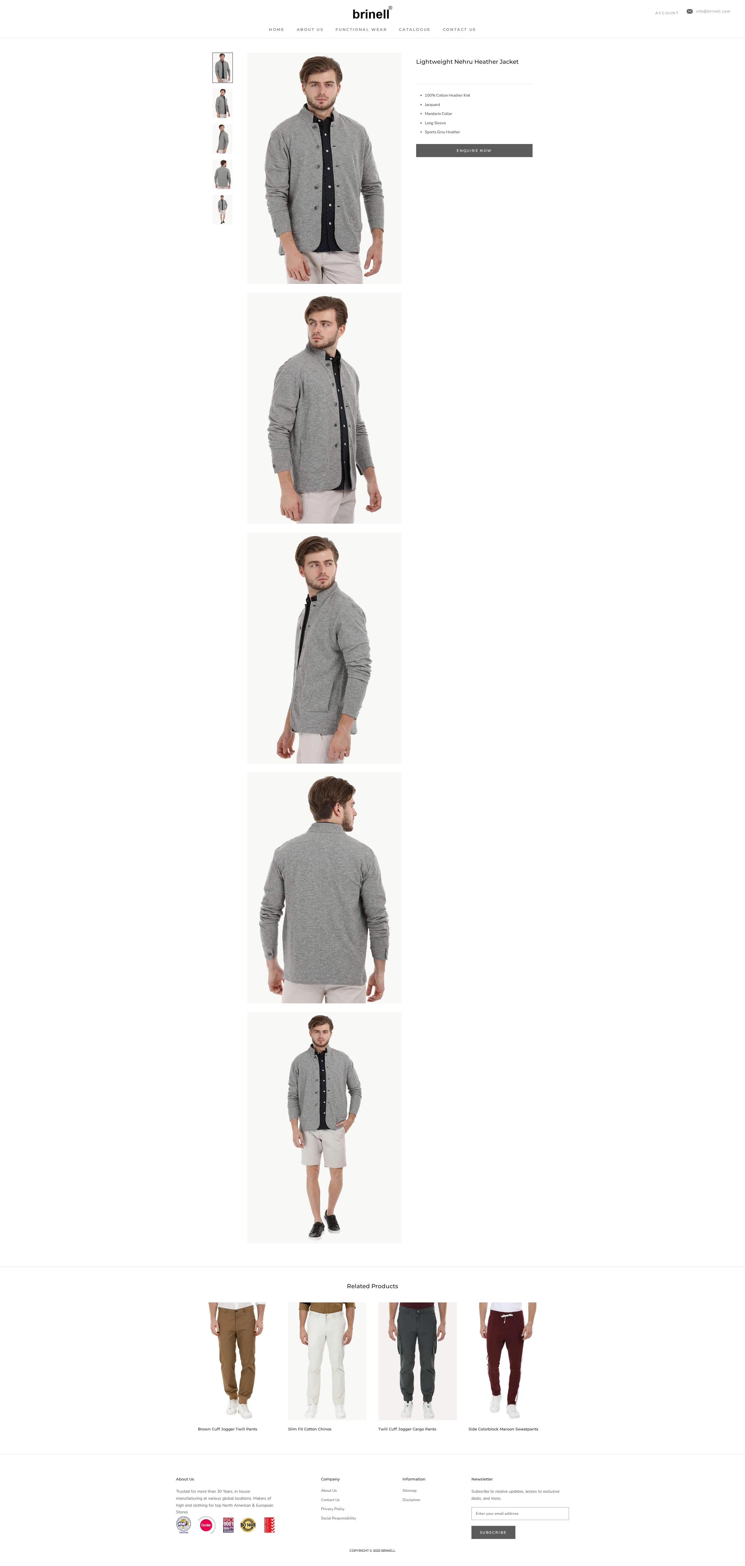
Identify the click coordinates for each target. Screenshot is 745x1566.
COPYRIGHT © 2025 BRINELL (372, 1551)
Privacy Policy (333, 1509)
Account (667, 13)
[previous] (184, 1364)
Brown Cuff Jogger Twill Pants (227, 1429)
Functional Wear (361, 29)
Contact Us (459, 29)
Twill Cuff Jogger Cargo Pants (407, 1429)
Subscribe (493, 1532)
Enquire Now (474, 150)
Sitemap (409, 1490)
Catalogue (414, 29)
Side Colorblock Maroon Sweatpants (503, 1429)
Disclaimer (411, 1500)
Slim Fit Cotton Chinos (309, 1429)
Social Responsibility (338, 1518)
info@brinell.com (713, 11)
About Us (310, 29)
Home (276, 29)
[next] (560, 1364)
